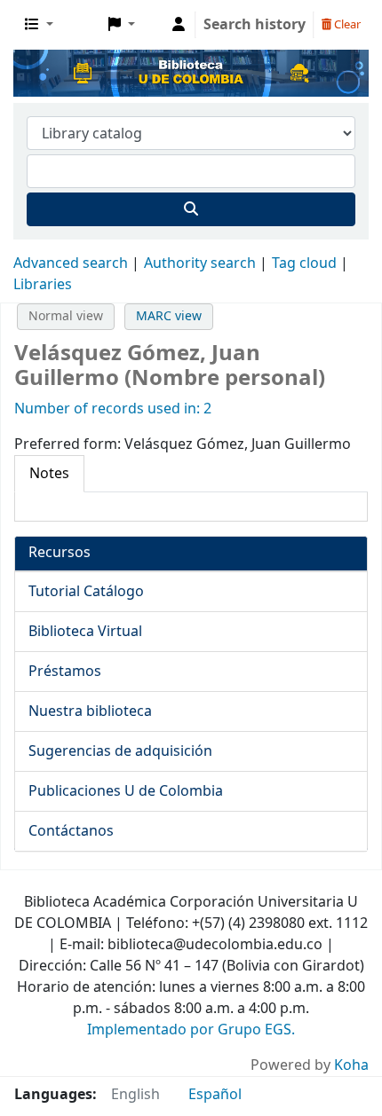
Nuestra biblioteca (90, 711)
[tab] (49, 473)
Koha (351, 1065)
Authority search (200, 263)
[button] (39, 25)
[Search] (191, 209)
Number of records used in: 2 (112, 409)
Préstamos (64, 671)
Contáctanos (71, 831)
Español (215, 1094)
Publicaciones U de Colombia (125, 791)
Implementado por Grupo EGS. (191, 1030)
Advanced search (70, 263)
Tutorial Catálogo (86, 591)
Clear (346, 24)
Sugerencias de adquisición (120, 751)
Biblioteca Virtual (85, 631)
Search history (254, 24)
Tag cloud (304, 263)
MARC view (169, 316)
